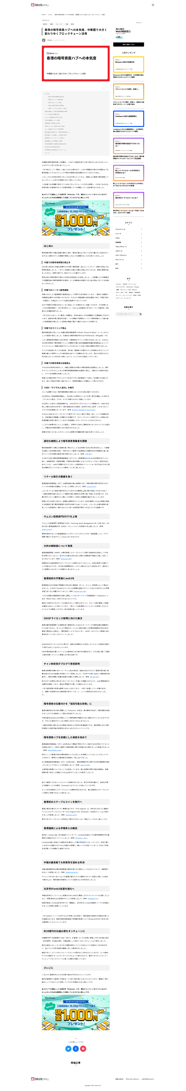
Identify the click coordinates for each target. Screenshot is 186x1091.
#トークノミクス (127, 295)
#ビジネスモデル (120, 287)
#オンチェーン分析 (125, 289)
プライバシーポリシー (132, 1079)
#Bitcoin (134, 289)
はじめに (47, 93)
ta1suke (49, 40)
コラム (50, 15)
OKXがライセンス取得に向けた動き (55, 126)
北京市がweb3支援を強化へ (53, 147)
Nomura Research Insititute (83, 410)
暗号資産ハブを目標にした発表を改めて (56, 135)
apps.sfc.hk (84, 765)
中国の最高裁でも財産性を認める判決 (55, 144)
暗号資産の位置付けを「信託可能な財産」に (57, 132)
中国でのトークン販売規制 (55, 99)
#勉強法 (131, 292)
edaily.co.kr (46, 529)
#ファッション (132, 284)
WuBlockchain (71, 872)
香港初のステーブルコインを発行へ (55, 138)
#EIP (126, 292)
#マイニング (119, 298)
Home (44, 15)
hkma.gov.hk (66, 559)
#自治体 (125, 284)
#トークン (119, 295)
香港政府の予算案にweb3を (53, 123)
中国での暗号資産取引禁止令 (56, 96)
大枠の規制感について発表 (52, 120)
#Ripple (136, 287)
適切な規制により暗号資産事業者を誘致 (56, 111)
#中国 (139, 295)
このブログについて (148, 1079)
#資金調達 (137, 292)
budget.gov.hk (79, 591)
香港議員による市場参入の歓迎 (53, 141)
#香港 (134, 295)
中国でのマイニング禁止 (55, 102)
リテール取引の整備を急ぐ (52, 114)
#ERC (122, 292)
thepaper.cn (92, 898)
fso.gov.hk (94, 677)
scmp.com (91, 486)
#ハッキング (127, 298)
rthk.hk (88, 454)
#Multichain (130, 287)
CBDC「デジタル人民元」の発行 (57, 108)
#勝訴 (117, 289)
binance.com (71, 815)
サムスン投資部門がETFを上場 (53, 117)
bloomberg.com (54, 750)
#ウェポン (119, 284)
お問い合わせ (119, 1079)
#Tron (117, 292)
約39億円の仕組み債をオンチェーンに (55, 150)
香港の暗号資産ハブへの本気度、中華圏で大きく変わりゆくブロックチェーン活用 (80, 15)
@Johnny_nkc (80, 838)
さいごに (47, 152)
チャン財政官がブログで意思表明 (54, 129)
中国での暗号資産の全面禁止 (56, 105)
